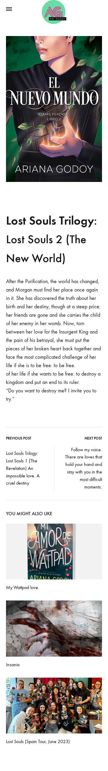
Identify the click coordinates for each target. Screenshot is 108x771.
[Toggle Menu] (9, 9)
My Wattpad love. (22, 587)
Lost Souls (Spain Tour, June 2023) (38, 741)
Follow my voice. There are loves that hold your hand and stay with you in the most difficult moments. (83, 468)
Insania (13, 664)
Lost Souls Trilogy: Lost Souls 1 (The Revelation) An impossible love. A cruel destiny (23, 468)
